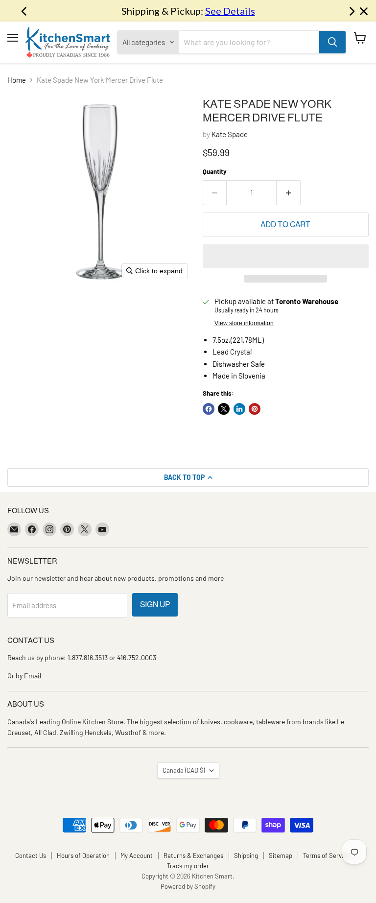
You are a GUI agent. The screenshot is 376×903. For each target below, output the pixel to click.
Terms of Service (326, 855)
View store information (244, 323)
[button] (286, 256)
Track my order (188, 866)
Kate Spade (230, 134)
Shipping (246, 855)
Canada (184, 770)
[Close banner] (363, 11)
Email (32, 675)
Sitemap (280, 855)
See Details (230, 11)
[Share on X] (224, 409)
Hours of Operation (83, 855)
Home (16, 80)
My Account (136, 855)
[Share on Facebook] (208, 409)
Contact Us (30, 855)
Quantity (215, 171)
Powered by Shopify (188, 886)
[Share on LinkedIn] (239, 409)
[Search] (332, 42)
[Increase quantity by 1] (289, 192)
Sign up (155, 604)
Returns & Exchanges (193, 855)
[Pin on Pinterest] (254, 409)
